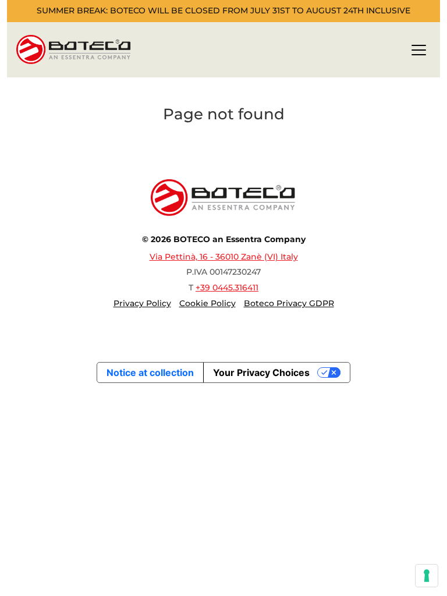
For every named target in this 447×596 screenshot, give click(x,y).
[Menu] (419, 52)
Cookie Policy (207, 303)
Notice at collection (150, 372)
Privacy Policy (142, 303)
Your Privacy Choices (261, 372)
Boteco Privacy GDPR (289, 303)
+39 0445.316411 (227, 287)
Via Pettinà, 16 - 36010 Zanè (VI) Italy (224, 256)
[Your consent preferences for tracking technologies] (427, 576)
